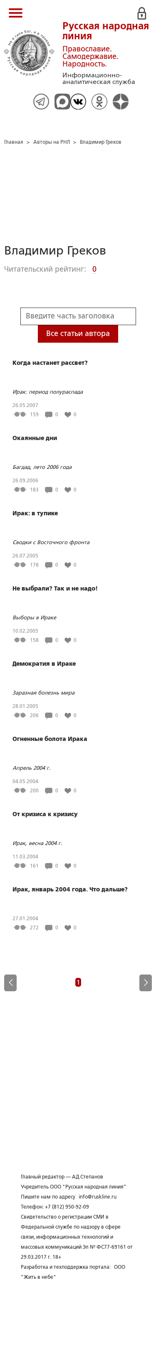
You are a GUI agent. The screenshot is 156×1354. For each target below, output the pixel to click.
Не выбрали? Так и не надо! (55, 588)
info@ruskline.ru (97, 1197)
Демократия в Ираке (44, 663)
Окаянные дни (34, 438)
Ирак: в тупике (35, 513)
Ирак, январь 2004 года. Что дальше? (70, 889)
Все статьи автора (78, 333)
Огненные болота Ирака (49, 739)
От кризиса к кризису (45, 814)
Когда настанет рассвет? (50, 362)
